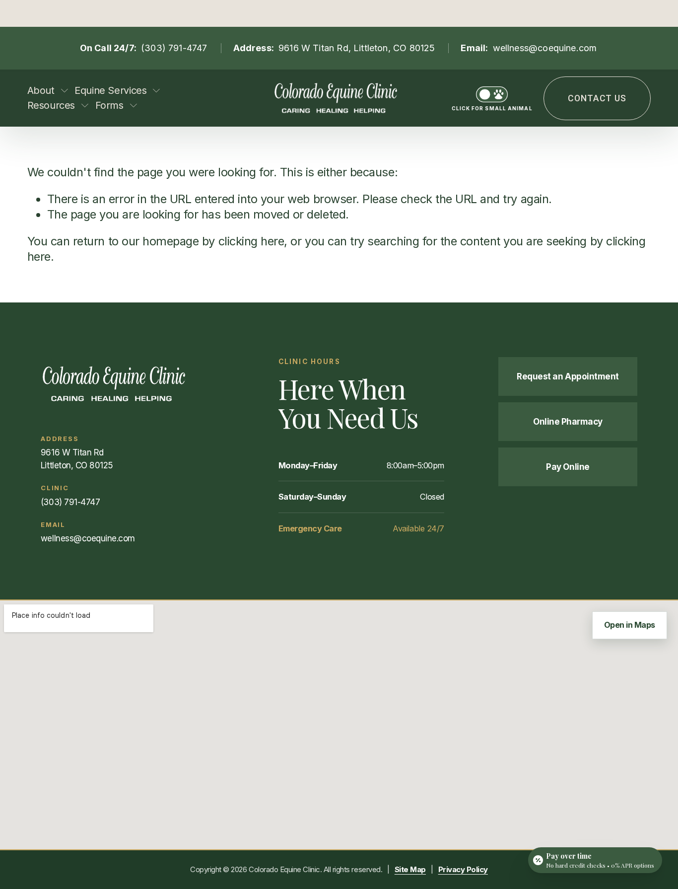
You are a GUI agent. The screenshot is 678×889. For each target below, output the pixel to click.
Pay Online (567, 466)
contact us (597, 98)
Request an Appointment (568, 376)
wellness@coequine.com (545, 48)
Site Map (410, 869)
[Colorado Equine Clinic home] (132, 384)
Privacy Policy (463, 869)
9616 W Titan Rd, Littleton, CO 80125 (356, 48)
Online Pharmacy (568, 421)
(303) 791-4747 (174, 48)
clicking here (251, 241)
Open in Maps (629, 625)
